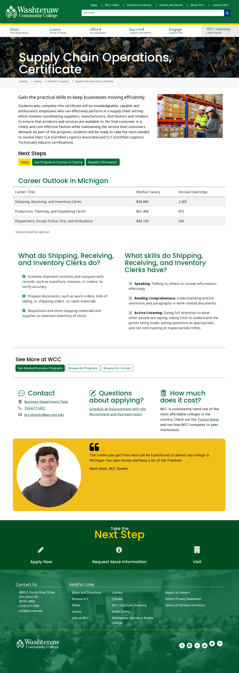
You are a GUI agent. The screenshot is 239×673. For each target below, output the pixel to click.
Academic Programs (58, 81)
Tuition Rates (208, 419)
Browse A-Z (80, 599)
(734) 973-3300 (29, 606)
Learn (58, 30)
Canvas (117, 599)
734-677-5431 (34, 408)
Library (117, 592)
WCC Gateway (219, 30)
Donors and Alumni (171, 5)
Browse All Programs (83, 368)
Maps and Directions (86, 592)
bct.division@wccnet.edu (44, 414)
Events (76, 611)
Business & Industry (139, 5)
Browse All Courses (117, 368)
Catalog (23, 81)
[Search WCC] (227, 13)
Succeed (140, 30)
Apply (94, 5)
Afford (97, 30)
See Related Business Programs (40, 368)
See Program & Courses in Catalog (58, 162)
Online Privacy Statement (183, 599)
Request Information (102, 162)
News (76, 605)
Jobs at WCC (80, 618)
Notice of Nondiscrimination (185, 605)
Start (19, 30)
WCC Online (112, 5)
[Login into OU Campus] (2, 669)
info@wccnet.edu (31, 611)
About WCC (197, 5)
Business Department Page (46, 401)
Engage (176, 30)
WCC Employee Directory (129, 605)
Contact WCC (220, 5)
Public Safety (121, 611)
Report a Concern (177, 592)
